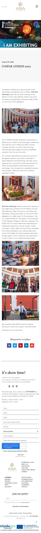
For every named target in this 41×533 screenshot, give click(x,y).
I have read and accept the (15, 451)
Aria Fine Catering (9, 206)
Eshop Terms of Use (15, 513)
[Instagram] (13, 386)
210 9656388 (30, 392)
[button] (9, 345)
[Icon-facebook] (9, 386)
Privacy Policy (23, 451)
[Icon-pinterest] (16, 386)
